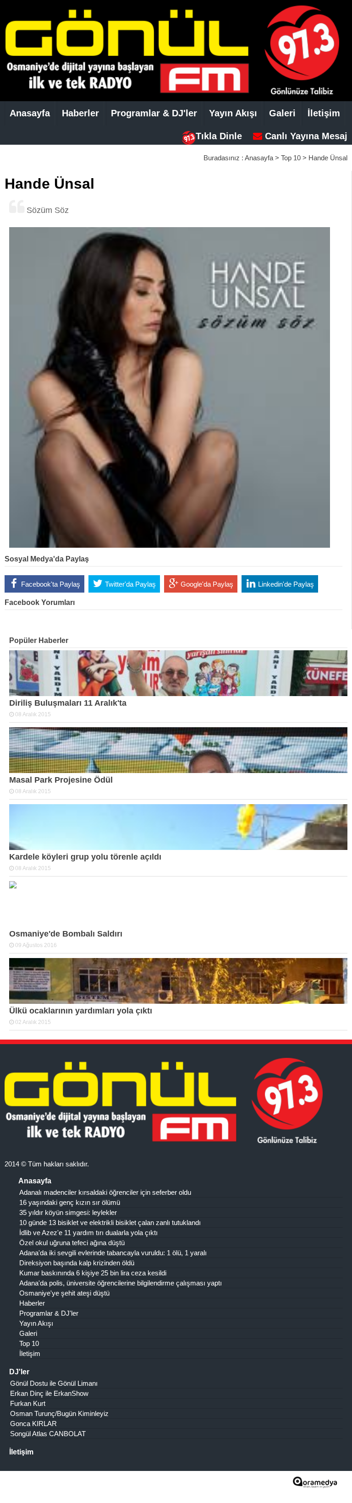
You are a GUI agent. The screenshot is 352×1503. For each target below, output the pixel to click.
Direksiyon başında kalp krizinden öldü (76, 1263)
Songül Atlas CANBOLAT (48, 1434)
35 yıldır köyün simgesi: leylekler (68, 1212)
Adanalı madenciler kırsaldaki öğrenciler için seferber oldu (105, 1192)
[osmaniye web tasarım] (315, 1485)
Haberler (80, 113)
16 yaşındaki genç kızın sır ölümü (69, 1202)
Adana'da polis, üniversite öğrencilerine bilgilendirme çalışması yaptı (120, 1283)
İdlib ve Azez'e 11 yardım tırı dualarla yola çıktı (88, 1232)
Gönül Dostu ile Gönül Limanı (54, 1383)
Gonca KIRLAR (33, 1423)
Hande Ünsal (327, 158)
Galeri (282, 113)
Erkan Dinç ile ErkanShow (49, 1393)
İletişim (324, 113)
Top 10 (291, 158)
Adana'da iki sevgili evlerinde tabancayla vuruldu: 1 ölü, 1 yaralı (113, 1253)
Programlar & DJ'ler (154, 113)
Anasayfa (30, 113)
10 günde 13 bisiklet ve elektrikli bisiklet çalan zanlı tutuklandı (110, 1222)
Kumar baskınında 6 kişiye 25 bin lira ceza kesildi (92, 1273)
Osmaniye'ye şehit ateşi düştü (64, 1293)
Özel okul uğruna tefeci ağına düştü (72, 1243)
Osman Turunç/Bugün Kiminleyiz (59, 1413)
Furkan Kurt (27, 1403)
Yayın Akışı (233, 113)
